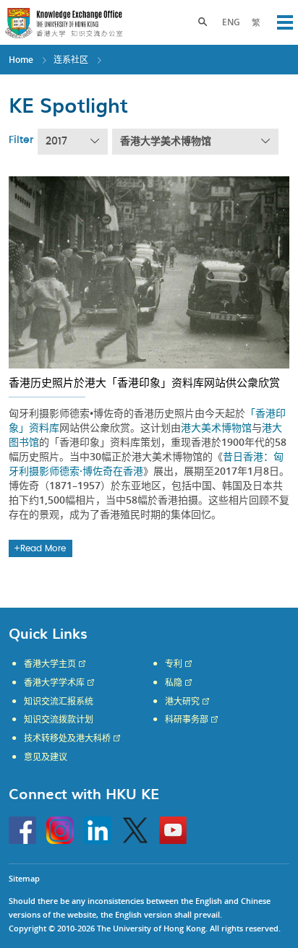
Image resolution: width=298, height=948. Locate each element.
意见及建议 (45, 757)
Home (21, 59)
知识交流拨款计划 (58, 719)
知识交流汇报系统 (58, 701)
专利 (173, 664)
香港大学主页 (50, 664)
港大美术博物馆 (216, 427)
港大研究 (182, 701)
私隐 (173, 682)
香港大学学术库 (54, 682)
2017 (56, 142)
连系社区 (71, 59)
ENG (231, 22)
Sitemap (24, 878)
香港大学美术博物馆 (165, 142)
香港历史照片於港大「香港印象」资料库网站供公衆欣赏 (144, 382)
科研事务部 (186, 719)
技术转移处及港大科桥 (67, 738)
